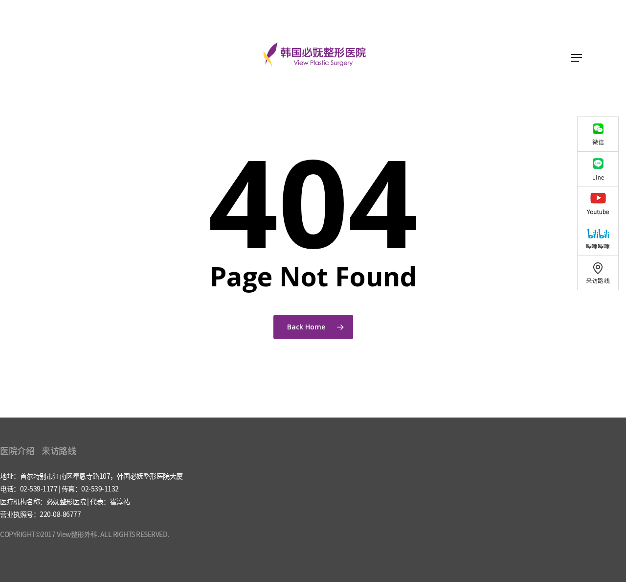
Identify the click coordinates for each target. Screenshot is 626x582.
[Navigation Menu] (576, 58)
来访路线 (59, 450)
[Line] (601, 168)
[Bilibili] (601, 238)
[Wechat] (601, 133)
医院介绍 (17, 450)
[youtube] (601, 203)
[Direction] (601, 273)
